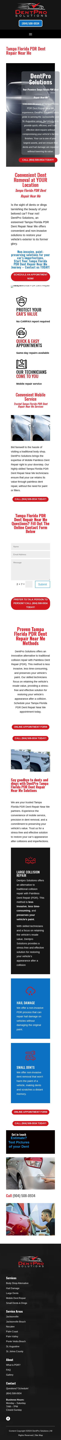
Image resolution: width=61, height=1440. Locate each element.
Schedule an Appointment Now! (31, 276)
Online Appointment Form (30, 727)
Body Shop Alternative (17, 1283)
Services (11, 1278)
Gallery (9, 1375)
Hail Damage (12, 1288)
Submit (42, 584)
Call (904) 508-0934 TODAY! (38, 160)
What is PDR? (13, 1365)
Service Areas (14, 1311)
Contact (11, 1383)
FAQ (8, 1370)
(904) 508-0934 (30, 23)
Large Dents (12, 1293)
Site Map (39, 1435)
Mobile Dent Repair (16, 1298)
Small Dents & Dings (16, 1303)
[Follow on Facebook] (8, 1419)
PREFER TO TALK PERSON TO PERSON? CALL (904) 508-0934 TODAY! (30, 603)
